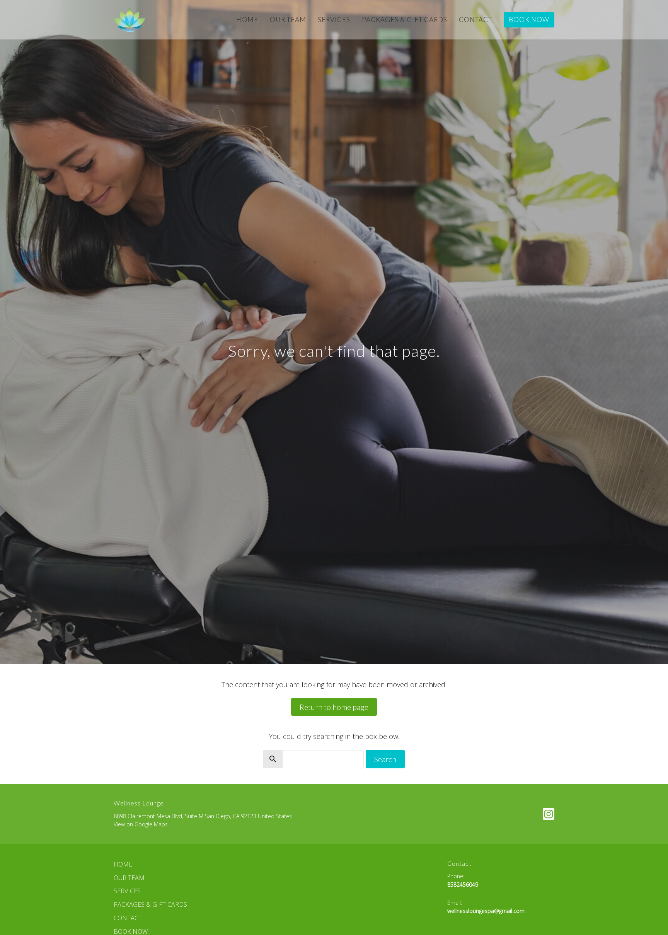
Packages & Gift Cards (404, 19)
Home (247, 19)
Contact (475, 19)
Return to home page (334, 706)
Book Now (529, 19)
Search (385, 759)
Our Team (288, 19)
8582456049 (462, 884)
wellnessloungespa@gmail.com (486, 911)
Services (334, 19)
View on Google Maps (141, 824)
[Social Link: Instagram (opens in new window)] (548, 814)
